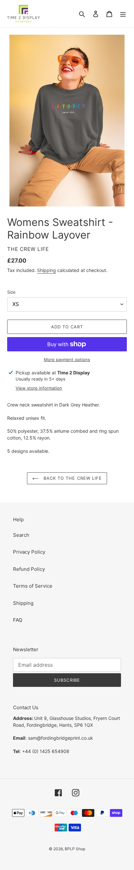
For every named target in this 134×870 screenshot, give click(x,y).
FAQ (17, 620)
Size (11, 292)
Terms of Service (32, 586)
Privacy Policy (29, 552)
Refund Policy (29, 569)
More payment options (67, 359)
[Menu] (123, 14)
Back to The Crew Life (72, 478)
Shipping (46, 270)
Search (21, 535)
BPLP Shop (75, 848)
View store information (39, 388)
